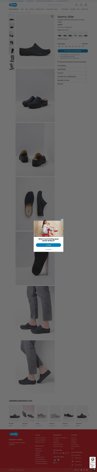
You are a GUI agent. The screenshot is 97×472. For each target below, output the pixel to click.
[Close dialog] (62, 220)
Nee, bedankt (48, 249)
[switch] (92, 467)
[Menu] (95, 457)
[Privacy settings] (94, 469)
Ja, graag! (48, 245)
